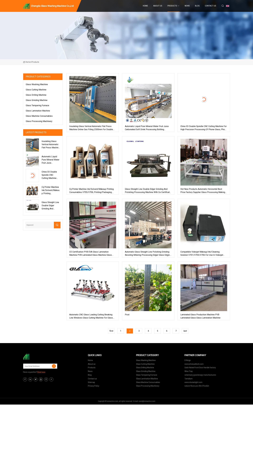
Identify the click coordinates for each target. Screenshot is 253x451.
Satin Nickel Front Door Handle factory (200, 368)
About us (157, 6)
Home (145, 6)
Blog (197, 6)
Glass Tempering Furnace (37, 105)
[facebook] (25, 379)
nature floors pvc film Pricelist (196, 386)
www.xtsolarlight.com (193, 382)
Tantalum (188, 379)
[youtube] (41, 379)
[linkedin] (30, 379)
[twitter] (36, 379)
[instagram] (46, 379)
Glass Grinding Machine (36, 100)
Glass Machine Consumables (39, 116)
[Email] (54, 366)
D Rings (187, 360)
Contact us (210, 6)
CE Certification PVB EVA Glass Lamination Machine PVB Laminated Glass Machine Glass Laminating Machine (90, 254)
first (111, 331)
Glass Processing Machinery (39, 121)
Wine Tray (188, 371)
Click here (41, 372)
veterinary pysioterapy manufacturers (200, 375)
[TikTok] (51, 379)
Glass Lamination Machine (38, 110)
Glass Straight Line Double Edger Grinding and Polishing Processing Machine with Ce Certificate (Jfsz (148, 191)
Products (172, 6)
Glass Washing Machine (37, 84)
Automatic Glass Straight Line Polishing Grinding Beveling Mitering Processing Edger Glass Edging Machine (148, 254)
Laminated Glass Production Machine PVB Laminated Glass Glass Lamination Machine (200, 316)
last (185, 331)
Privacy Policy (93, 386)
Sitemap (91, 382)
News (187, 6)
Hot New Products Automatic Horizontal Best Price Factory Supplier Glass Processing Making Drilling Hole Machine (202, 191)
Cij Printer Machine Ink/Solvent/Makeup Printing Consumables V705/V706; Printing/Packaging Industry (91, 191)
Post (127, 314)
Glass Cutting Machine (36, 89)
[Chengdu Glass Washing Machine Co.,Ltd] (36, 356)
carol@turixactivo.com (147, 401)
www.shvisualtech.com (194, 364)
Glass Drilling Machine (36, 95)
